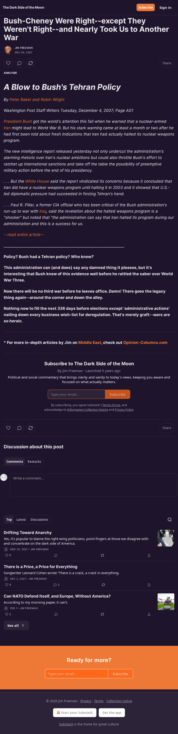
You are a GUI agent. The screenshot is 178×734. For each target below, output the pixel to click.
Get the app (111, 712)
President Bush (18, 121)
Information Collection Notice (87, 409)
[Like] (8, 63)
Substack (66, 724)
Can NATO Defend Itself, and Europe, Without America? (57, 596)
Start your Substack (77, 712)
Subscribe (145, 7)
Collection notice (119, 701)
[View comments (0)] (19, 63)
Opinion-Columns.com (145, 342)
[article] (89, 544)
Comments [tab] (14, 461)
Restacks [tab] (34, 461)
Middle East (89, 342)
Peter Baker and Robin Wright (37, 99)
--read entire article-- (24, 234)
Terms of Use (111, 405)
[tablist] (24, 461)
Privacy (85, 701)
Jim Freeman (24, 47)
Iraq (42, 211)
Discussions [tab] (39, 519)
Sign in (165, 7)
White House (37, 181)
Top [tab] (9, 519)
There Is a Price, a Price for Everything (40, 566)
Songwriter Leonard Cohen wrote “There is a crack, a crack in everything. (61, 572)
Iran (7, 128)
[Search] (169, 519)
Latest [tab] (21, 519)
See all (13, 625)
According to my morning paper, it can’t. (36, 602)
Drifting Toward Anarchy (28, 532)
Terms (99, 701)
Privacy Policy (124, 409)
